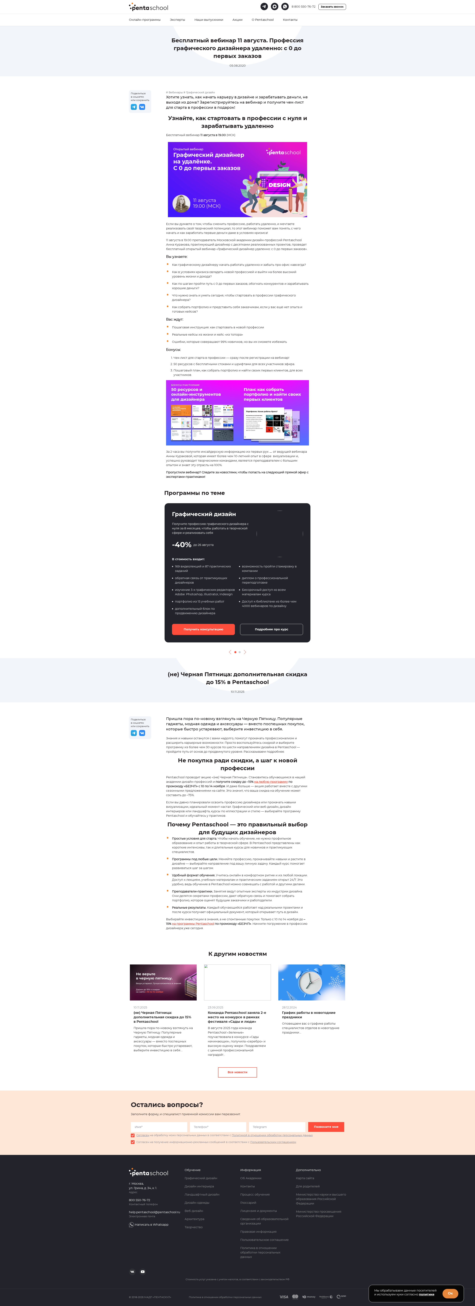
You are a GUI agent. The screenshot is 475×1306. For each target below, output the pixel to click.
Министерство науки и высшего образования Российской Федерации (321, 1199)
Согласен (142, 1135)
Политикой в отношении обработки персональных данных (272, 1135)
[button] (235, 652)
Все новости (237, 1072)
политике (426, 1294)
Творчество (194, 1227)
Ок (450, 1293)
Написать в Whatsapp (151, 1224)
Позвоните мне (326, 1126)
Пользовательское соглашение (264, 1239)
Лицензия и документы (258, 1210)
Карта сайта (305, 1178)
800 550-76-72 (139, 1200)
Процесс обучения (255, 1194)
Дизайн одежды (197, 1202)
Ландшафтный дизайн (202, 1194)
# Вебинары (174, 92)
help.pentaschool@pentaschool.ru (154, 1212)
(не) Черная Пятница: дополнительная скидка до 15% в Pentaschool (162, 1017)
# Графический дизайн (199, 92)
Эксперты (177, 19)
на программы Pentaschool (193, 923)
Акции (237, 19)
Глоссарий (248, 1202)
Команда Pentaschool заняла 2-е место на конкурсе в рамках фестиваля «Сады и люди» (237, 1017)
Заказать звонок (332, 7)
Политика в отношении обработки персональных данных (260, 1252)
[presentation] (231, 652)
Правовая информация (258, 1231)
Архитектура (194, 1219)
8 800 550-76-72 (303, 6)
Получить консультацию (203, 629)
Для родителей (308, 1186)
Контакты (290, 19)
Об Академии (250, 1178)
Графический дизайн (201, 1178)
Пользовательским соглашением (273, 1142)
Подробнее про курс (271, 629)
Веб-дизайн (194, 1210)
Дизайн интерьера (199, 1186)
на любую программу (271, 781)
